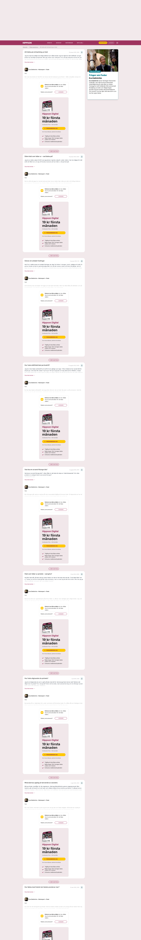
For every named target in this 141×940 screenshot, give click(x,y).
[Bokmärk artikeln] (81, 52)
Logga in (111, 42)
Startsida (25, 47)
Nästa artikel (54, 151)
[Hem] (27, 43)
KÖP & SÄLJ (80, 42)
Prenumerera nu (52, 128)
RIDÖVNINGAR (69, 42)
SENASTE (49, 42)
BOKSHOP (58, 42)
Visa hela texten (29, 62)
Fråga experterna (33, 47)
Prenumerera (103, 42)
